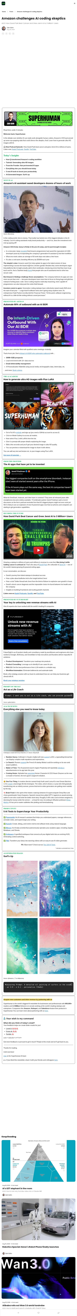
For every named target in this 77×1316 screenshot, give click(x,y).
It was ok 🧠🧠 (11, 1031)
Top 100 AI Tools (49, 845)
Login (5, 1037)
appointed (31, 773)
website (19, 432)
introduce (61, 768)
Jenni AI (62, 565)
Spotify (26, 149)
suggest (23, 762)
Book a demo (17, 370)
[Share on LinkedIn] (13, 33)
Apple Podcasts (17, 149)
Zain (5, 1056)
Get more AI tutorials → (12, 455)
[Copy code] (71, 695)
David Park (43, 565)
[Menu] (74, 3)
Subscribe (11, 1037)
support (46, 757)
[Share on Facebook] (3, 33)
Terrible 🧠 (10, 1034)
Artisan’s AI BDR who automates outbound (35, 353)
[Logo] (3, 3)
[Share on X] (6, 33)
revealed (24, 251)
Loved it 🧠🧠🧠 (12, 1028)
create (10, 784)
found (30, 270)
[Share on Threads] (9, 33)
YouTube (33, 149)
